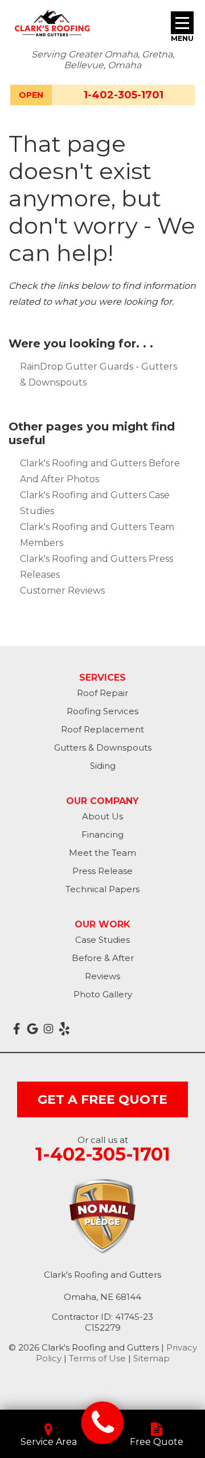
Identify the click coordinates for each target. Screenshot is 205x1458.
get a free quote (102, 1099)
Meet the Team (102, 852)
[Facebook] (16, 1028)
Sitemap (151, 1358)
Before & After (103, 957)
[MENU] (182, 22)
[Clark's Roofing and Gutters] (102, 1422)
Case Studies (102, 939)
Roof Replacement (102, 729)
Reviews (102, 976)
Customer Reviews (62, 590)
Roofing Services (102, 711)
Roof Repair (102, 692)
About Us (102, 816)
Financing (102, 834)
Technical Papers (102, 889)
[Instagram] (48, 1028)
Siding (103, 765)
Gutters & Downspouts (102, 747)
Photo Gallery (102, 994)
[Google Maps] (32, 1028)
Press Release (102, 870)
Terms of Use (97, 1358)
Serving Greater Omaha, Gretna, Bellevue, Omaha (102, 60)
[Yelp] (64, 1028)
